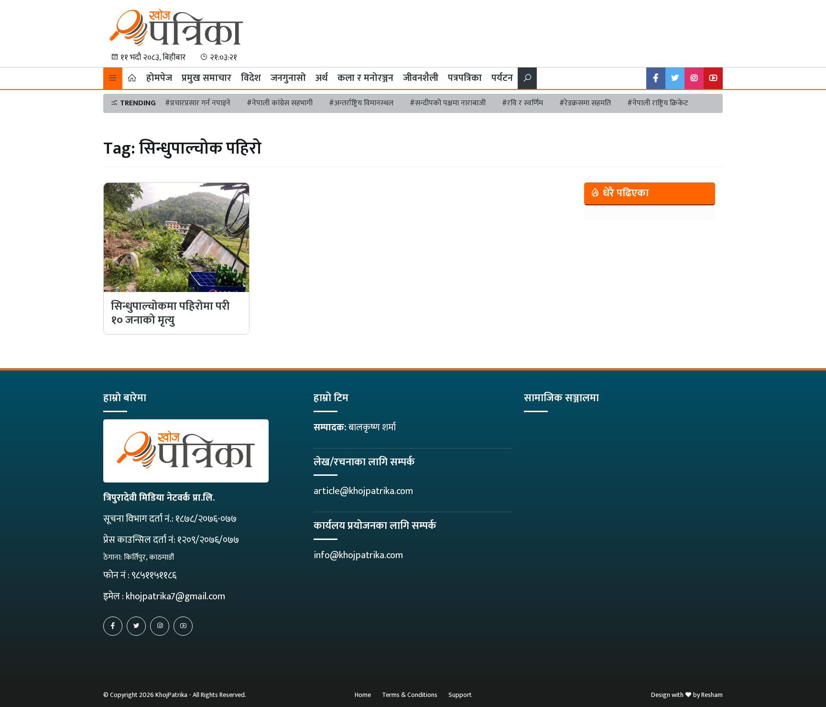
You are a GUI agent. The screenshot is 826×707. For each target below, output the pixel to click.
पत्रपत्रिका (465, 78)
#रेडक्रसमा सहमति (585, 103)
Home (363, 694)
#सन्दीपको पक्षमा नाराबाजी (448, 103)
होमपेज (159, 78)
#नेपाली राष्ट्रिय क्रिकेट (657, 103)
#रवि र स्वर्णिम (522, 103)
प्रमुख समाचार (206, 78)
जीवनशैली (420, 78)
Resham (712, 694)
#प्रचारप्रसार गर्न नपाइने (197, 103)
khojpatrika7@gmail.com (175, 596)
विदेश (251, 78)
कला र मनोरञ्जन (365, 78)
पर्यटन (502, 78)
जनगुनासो (288, 78)
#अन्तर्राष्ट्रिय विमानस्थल (361, 103)
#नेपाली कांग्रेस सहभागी (280, 103)
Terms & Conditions (409, 694)
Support (460, 694)
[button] (112, 78)
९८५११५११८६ (153, 575)
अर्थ (321, 78)
